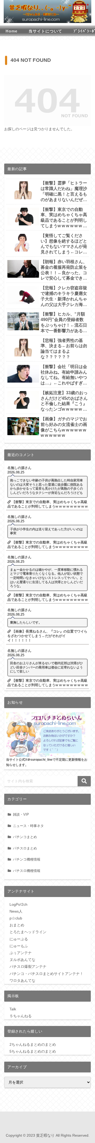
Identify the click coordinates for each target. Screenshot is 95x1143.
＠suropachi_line (40, 759)
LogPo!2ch (18, 904)
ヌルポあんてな (22, 960)
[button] (84, 781)
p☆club (16, 918)
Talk (13, 1009)
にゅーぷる (19, 939)
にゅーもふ (19, 946)
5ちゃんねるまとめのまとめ (33, 1051)
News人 (16, 911)
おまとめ (17, 925)
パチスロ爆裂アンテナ (28, 966)
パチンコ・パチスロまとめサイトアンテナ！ (46, 974)
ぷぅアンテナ (21, 953)
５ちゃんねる (21, 1016)
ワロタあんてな (22, 980)
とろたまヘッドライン (28, 932)
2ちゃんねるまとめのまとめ (33, 1044)
